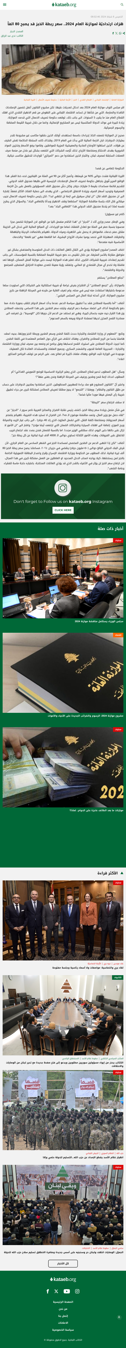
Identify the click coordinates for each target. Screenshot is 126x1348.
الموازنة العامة (117, 100)
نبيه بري (107, 963)
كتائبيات (117, 977)
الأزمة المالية (65, 100)
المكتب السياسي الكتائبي (112, 1058)
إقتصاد (118, 635)
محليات (118, 540)
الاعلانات (63, 1323)
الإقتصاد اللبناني (101, 100)
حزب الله (119, 1153)
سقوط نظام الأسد (90, 1058)
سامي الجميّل (117, 1248)
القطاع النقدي (86, 100)
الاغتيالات (86, 1248)
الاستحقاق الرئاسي (70, 1058)
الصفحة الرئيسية (63, 1302)
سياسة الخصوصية (63, 1330)
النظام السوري (107, 1153)
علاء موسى (118, 963)
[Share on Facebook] (113, 33)
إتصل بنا (63, 1316)
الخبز (75, 100)
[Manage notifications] (119, 1317)
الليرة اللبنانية (29, 100)
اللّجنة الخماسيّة (94, 963)
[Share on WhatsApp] (120, 33)
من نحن (63, 1309)
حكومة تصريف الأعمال (47, 100)
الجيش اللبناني (92, 1153)
